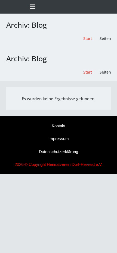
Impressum (58, 138)
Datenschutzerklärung (58, 151)
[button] (110, 7)
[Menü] (33, 7)
